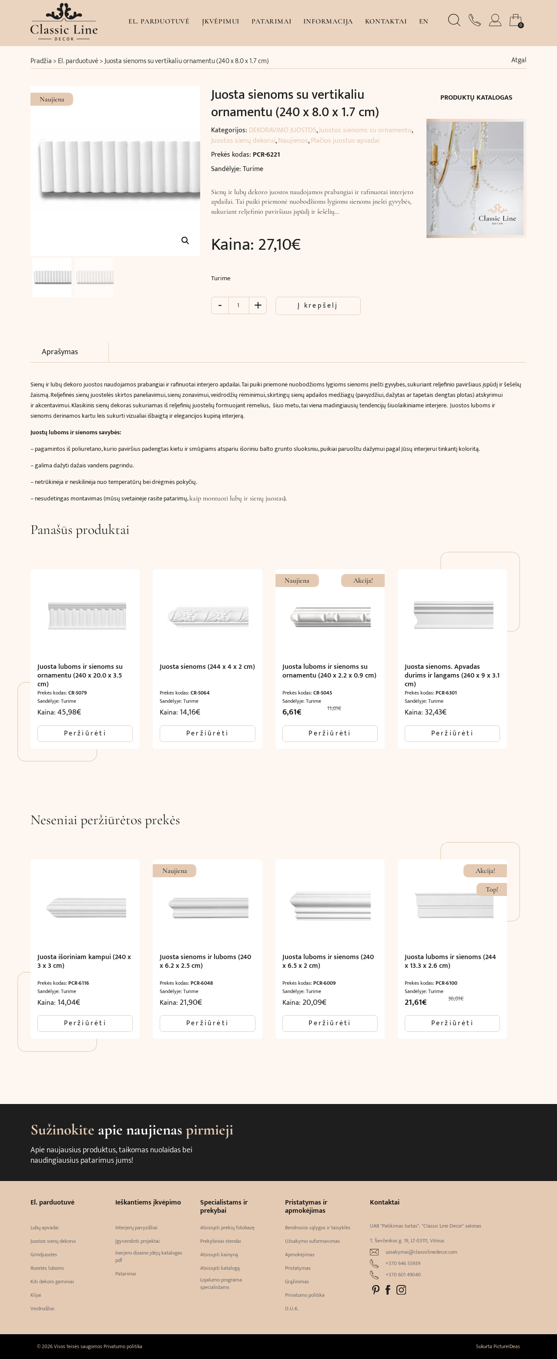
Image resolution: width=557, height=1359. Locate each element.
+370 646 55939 (403, 1263)
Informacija (328, 21)
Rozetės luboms (47, 1268)
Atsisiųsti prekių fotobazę (227, 1227)
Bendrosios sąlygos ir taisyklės (317, 1227)
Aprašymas (60, 352)
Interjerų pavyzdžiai (136, 1227)
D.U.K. (292, 1308)
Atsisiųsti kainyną (219, 1254)
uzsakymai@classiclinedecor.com (421, 1252)
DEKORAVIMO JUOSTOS (282, 130)
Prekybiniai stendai (220, 1241)
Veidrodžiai (42, 1308)
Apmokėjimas (300, 1254)
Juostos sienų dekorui (243, 141)
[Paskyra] (496, 24)
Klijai (35, 1295)
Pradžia (41, 61)
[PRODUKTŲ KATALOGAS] (476, 173)
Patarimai (271, 21)
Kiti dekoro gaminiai (52, 1281)
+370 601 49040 (403, 1274)
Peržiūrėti (85, 733)
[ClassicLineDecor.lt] (63, 38)
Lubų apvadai (44, 1227)
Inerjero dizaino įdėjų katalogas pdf (148, 1256)
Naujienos (293, 141)
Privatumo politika (305, 1295)
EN (424, 21)
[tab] (75, 352)
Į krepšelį (318, 306)
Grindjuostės (43, 1254)
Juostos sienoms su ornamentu (365, 130)
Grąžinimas (297, 1281)
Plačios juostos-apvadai (345, 141)
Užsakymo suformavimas (312, 1241)
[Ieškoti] (455, 24)
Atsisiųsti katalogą (220, 1268)
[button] (185, 240)
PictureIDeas (506, 1346)
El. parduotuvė (159, 21)
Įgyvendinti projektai (137, 1241)
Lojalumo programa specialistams (221, 1283)
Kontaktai (385, 21)
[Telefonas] (476, 24)
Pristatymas (298, 1268)
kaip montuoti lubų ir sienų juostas (236, 498)
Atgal (519, 60)
